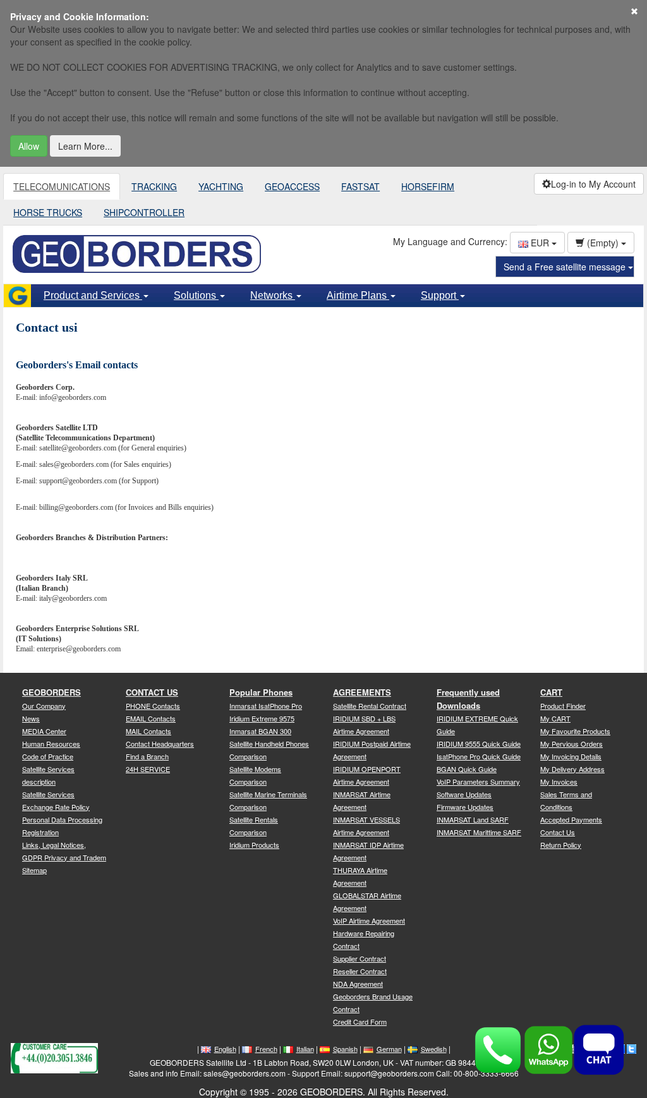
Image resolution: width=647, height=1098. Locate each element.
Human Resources (51, 744)
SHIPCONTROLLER (144, 212)
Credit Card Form (360, 1022)
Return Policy (560, 845)
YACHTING (220, 186)
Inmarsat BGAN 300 (260, 731)
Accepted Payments (571, 819)
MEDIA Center (44, 731)
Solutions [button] (196, 295)
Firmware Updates (465, 807)
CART (551, 692)
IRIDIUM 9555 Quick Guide (479, 744)
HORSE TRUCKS (47, 212)
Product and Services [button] (93, 295)
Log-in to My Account (593, 184)
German (389, 1049)
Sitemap (34, 870)
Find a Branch (147, 756)
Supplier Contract (359, 958)
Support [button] (440, 295)
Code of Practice (47, 756)
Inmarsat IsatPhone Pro (265, 706)
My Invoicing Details (571, 756)
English (225, 1049)
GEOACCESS (292, 186)
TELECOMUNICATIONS (61, 186)
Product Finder (563, 706)
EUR (540, 242)
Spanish (345, 1049)
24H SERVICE (148, 769)
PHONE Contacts (153, 706)
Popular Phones (261, 692)
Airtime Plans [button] (358, 295)
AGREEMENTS (362, 692)
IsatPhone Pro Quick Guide (479, 756)
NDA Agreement (358, 984)
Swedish (434, 1049)
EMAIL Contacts (151, 718)
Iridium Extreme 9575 (261, 718)
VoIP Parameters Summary (478, 781)
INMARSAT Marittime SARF (479, 832)
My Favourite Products (575, 731)
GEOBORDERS (51, 692)
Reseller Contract (360, 971)
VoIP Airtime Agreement (369, 920)
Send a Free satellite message (566, 266)
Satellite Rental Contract (369, 706)
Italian (305, 1049)
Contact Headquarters (160, 744)
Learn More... (85, 146)
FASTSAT (360, 186)
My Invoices (558, 781)
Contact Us (557, 832)
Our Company (44, 706)
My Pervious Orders (571, 744)
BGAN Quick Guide (467, 769)
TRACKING (154, 186)
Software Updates (464, 794)
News (31, 718)
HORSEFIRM (427, 186)
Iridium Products (254, 845)
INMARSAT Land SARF (473, 819)
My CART (555, 718)
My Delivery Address (572, 769)
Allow (28, 146)
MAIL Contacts (148, 731)
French (266, 1049)
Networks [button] (272, 295)
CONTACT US (152, 692)
